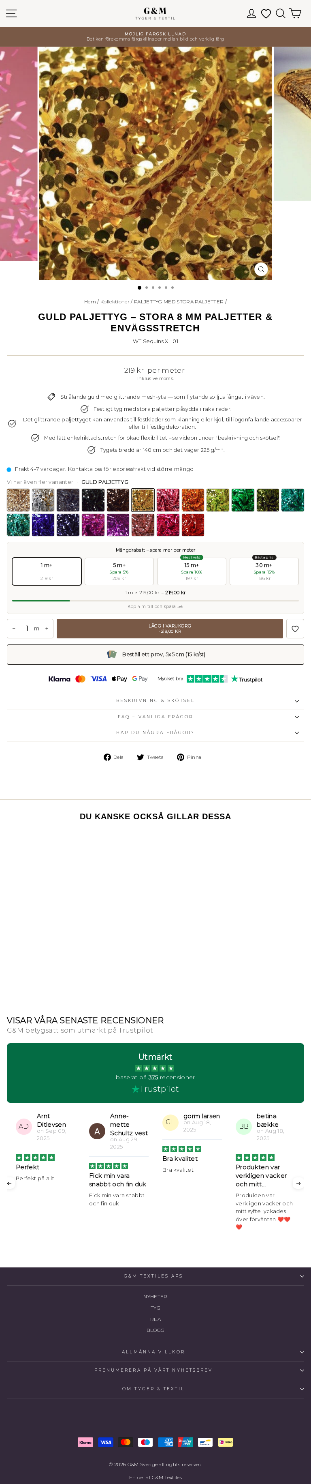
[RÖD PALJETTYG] (193, 525)
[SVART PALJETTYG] (93, 500)
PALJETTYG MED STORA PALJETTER (179, 302)
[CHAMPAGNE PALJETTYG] (18, 500)
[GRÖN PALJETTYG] (243, 500)
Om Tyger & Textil (153, 1389)
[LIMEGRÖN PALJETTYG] (218, 500)
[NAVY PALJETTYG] (68, 525)
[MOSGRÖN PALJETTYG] (268, 500)
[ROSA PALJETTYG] (143, 525)
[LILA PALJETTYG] (118, 525)
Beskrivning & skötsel (155, 700)
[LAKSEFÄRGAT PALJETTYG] (168, 500)
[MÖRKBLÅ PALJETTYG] (43, 525)
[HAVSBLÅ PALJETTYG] (18, 525)
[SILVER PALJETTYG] (43, 500)
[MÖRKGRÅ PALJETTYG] (68, 500)
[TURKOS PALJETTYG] (292, 500)
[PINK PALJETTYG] (168, 525)
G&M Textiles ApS (153, 1276)
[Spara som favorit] (295, 628)
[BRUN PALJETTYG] (118, 500)
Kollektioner (115, 302)
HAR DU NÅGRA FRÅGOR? (155, 732)
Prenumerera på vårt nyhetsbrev (153, 1370)
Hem (90, 302)
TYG (155, 1308)
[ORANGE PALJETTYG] (193, 500)
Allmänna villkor (153, 1352)
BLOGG (156, 1330)
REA (155, 1319)
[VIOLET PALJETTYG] (93, 525)
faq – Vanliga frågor (155, 716)
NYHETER (155, 1296)
